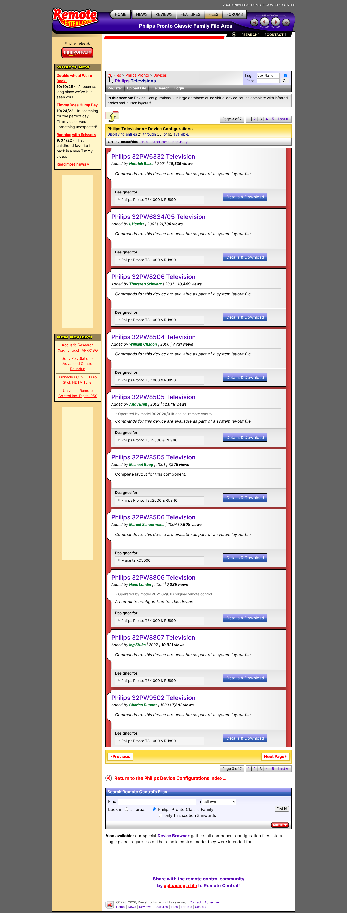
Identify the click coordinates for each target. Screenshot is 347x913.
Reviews (145, 907)
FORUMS (234, 14)
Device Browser (173, 835)
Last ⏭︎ (283, 119)
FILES (213, 14)
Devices (160, 75)
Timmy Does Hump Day (77, 105)
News (132, 907)
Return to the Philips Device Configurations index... (170, 778)
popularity (180, 142)
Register (115, 88)
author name (160, 142)
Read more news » (73, 164)
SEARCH (250, 35)
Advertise (211, 902)
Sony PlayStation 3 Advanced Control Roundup (78, 363)
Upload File (136, 88)
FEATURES (190, 14)
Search (200, 907)
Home (120, 907)
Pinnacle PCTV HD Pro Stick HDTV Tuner (78, 379)
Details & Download (245, 196)
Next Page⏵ (275, 756)
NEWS (142, 14)
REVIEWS (164, 14)
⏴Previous (120, 756)
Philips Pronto (137, 75)
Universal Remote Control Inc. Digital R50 (77, 393)
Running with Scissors (76, 134)
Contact (195, 902)
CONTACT (275, 35)
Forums (186, 907)
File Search (160, 88)
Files (117, 75)
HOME (120, 14)
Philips (122, 80)
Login (179, 88)
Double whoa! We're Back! (74, 78)
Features (161, 907)
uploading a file (180, 885)
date (144, 142)
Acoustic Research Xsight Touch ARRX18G (78, 347)
